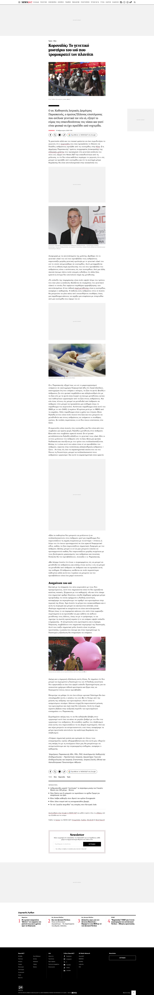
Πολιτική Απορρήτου (53, 964)
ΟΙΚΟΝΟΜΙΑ (52, 2)
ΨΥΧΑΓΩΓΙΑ (95, 2)
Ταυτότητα (51, 958)
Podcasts (35, 961)
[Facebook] (50, 135)
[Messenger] (59, 135)
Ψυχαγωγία (21, 972)
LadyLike (81, 964)
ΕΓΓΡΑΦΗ (122, 958)
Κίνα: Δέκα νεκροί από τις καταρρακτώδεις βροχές (69, 801)
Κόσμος (20, 961)
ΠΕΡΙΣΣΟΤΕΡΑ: (53, 785)
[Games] (131, 2)
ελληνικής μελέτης (56, 152)
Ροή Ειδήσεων (37, 956)
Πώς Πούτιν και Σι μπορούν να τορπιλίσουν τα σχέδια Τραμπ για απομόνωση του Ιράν (75, 794)
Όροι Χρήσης (51, 961)
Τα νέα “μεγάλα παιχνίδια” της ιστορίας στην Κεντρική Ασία (73, 804)
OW (80, 966)
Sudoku (83, 820)
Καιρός (108, 2)
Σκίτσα (35, 958)
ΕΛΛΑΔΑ (36, 2)
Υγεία (50, 41)
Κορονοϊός (61, 777)
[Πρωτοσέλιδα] (121, 2)
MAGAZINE (75, 2)
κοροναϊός (65, 144)
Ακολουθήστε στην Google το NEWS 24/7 (62, 813)
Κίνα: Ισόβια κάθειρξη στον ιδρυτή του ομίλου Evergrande (72, 798)
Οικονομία (21, 966)
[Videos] (124, 2)
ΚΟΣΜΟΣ (61, 2)
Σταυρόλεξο (76, 820)
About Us (50, 956)
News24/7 (81, 956)
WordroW (90, 820)
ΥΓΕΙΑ (102, 2)
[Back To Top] (133, 993)
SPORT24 (81, 958)
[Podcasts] (127, 2)
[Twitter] (55, 135)
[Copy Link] (64, 135)
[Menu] (19, 2)
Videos (35, 964)
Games (57, 820)
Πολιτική (20, 958)
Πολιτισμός (21, 969)
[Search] (135, 2)
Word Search (100, 820)
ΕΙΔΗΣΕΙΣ (115, 2)
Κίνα (55, 41)
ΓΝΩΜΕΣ (68, 2)
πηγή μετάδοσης (82, 288)
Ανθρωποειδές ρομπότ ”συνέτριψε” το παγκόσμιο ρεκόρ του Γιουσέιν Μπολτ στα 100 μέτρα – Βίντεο (76, 789)
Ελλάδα (20, 956)
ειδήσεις (99, 813)
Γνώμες (20, 964)
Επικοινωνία (51, 966)
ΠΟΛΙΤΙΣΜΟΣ (85, 2)
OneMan (81, 961)
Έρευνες (20, 977)
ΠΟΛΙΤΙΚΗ (43, 2)
